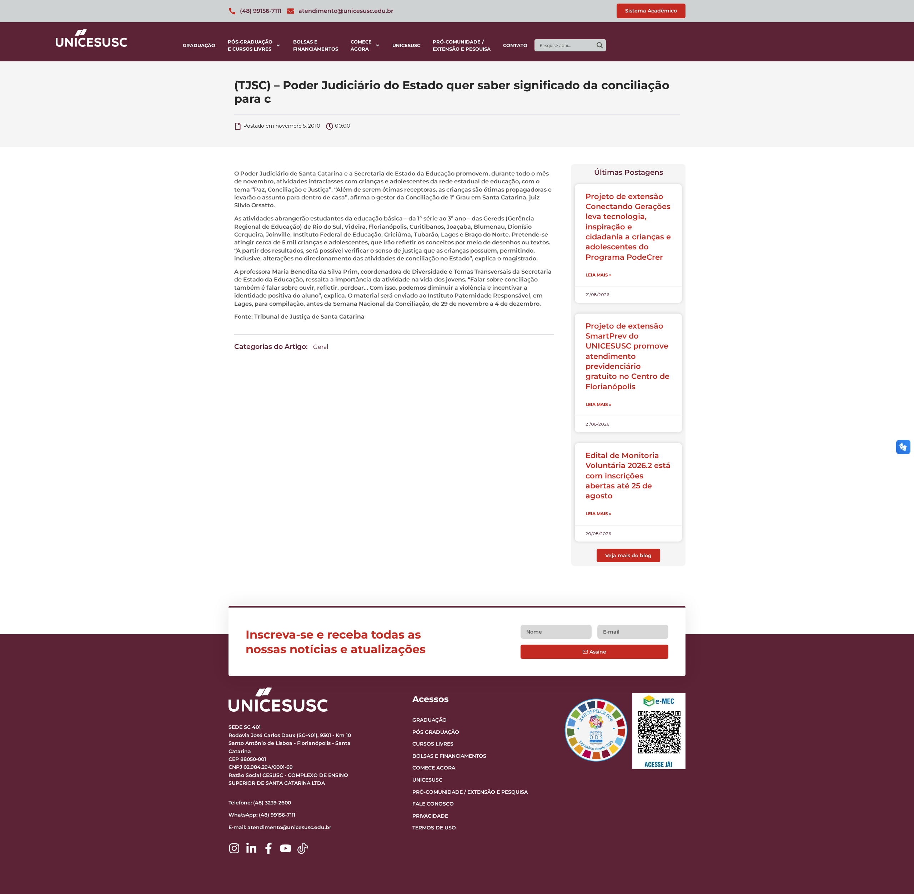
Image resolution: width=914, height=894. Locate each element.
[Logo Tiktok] (302, 848)
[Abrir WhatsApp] (896, 876)
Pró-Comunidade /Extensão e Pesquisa (462, 45)
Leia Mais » (599, 275)
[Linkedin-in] (251, 848)
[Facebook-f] (268, 848)
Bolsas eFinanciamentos (315, 45)
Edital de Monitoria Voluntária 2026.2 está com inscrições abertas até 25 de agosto (628, 475)
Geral (320, 347)
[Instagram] (234, 848)
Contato (515, 45)
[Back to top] (895, 845)
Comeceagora (361, 45)
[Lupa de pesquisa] (600, 45)
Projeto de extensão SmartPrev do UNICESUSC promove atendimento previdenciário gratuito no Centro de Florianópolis (627, 356)
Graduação (199, 45)
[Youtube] (285, 848)
